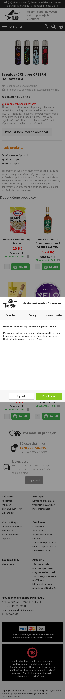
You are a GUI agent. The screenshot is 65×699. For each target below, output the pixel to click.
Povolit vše (48, 396)
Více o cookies (54, 315)
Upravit (22, 396)
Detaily (32, 315)
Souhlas (11, 315)
